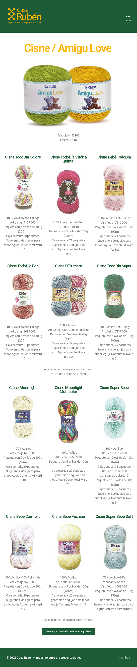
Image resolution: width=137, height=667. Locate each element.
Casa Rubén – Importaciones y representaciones (49, 657)
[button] (68, 631)
